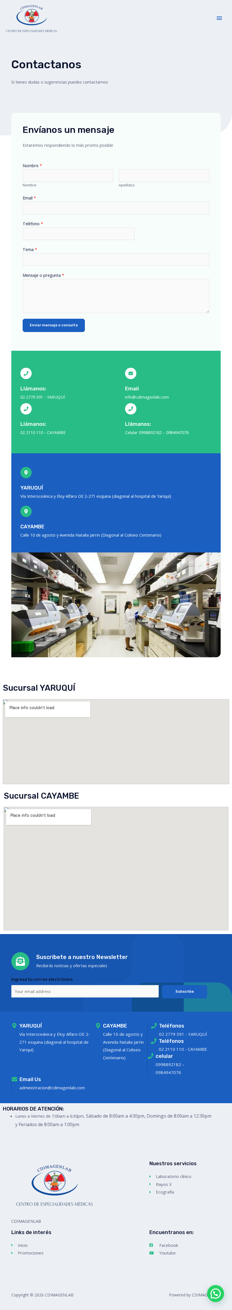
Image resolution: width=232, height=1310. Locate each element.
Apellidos (126, 185)
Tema (30, 249)
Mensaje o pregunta (43, 275)
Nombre (32, 165)
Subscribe (184, 991)
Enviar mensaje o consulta (54, 325)
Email (29, 198)
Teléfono (33, 223)
